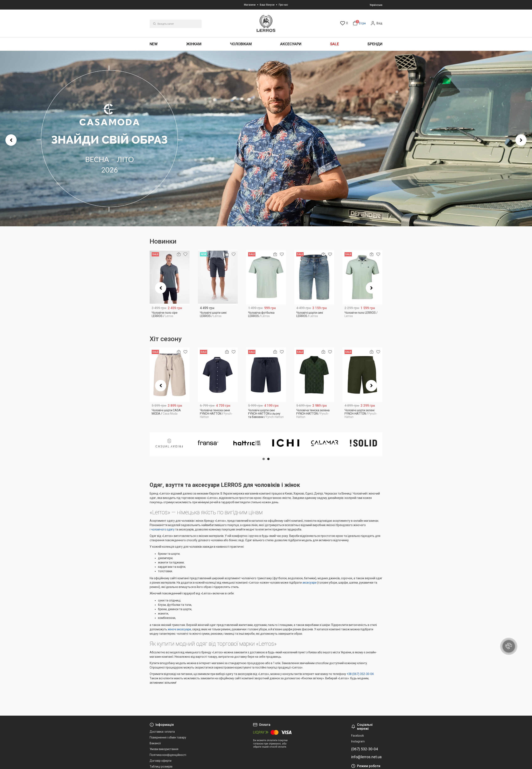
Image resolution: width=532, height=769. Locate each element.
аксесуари (309, 582)
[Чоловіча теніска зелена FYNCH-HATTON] (314, 375)
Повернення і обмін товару (168, 737)
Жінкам (193, 44)
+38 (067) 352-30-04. (360, 674)
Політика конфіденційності (168, 755)
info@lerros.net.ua (366, 757)
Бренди (375, 44)
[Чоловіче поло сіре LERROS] (170, 277)
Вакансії (155, 743)
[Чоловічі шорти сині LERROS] (218, 277)
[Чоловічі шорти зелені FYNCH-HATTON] (362, 375)
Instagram (358, 741)
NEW (154, 44)
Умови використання (164, 749)
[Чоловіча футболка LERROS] (266, 277)
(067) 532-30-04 (364, 749)
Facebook (357, 735)
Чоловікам (241, 44)
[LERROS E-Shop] (266, 23)
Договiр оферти (160, 760)
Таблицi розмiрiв (161, 766)
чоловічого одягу (163, 529)
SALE (334, 44)
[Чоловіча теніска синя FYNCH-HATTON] (218, 375)
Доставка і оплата (162, 731)
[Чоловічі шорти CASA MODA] (170, 375)
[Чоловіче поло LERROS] (362, 277)
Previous (11, 140)
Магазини (250, 5)
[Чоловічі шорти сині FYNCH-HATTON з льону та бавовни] (266, 375)
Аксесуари (290, 44)
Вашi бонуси (267, 5)
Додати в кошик (169, 314)
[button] (508, 646)
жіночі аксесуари (179, 629)
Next (521, 140)
